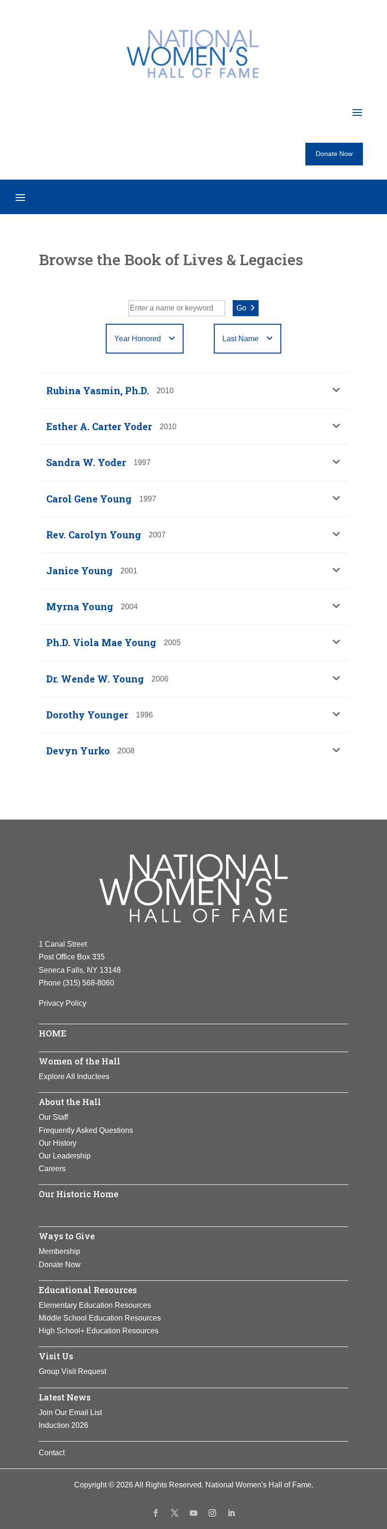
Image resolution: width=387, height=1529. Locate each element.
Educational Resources (88, 1290)
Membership (59, 1251)
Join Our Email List (70, 1412)
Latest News (65, 1397)
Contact (52, 1453)
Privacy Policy (62, 1003)
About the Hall (70, 1101)
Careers (52, 1169)
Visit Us (56, 1356)
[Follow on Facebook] (155, 1512)
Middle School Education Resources (100, 1318)
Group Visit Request (72, 1371)
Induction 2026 (63, 1425)
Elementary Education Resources (95, 1305)
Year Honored (137, 339)
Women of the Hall (79, 1061)
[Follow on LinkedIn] (231, 1512)
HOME (53, 1033)
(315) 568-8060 (88, 983)
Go (241, 308)
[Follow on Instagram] (212, 1512)
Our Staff (53, 1117)
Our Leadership (65, 1156)
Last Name (240, 339)
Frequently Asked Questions (86, 1130)
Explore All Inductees (74, 1076)
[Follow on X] (174, 1512)
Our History (57, 1143)
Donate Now (334, 153)
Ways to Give (67, 1236)
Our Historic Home (78, 1194)
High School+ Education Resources (99, 1331)
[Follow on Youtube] (193, 1512)
